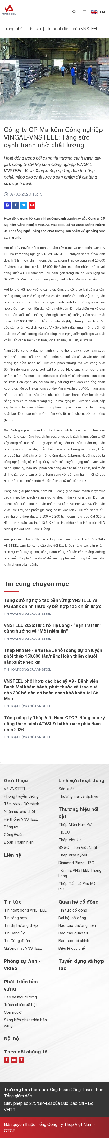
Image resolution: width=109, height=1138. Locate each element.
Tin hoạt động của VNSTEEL (72, 28)
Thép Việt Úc (69, 840)
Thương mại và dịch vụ (78, 796)
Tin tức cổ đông (72, 910)
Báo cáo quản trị (73, 933)
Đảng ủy (11, 827)
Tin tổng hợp (15, 918)
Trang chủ (13, 28)
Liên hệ (12, 855)
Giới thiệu (16, 780)
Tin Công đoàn (17, 941)
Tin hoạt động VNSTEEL (25, 910)
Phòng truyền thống (21, 796)
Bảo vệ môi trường (20, 997)
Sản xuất (66, 789)
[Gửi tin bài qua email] (32, 205)
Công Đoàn (14, 834)
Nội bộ (11, 1038)
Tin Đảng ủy (14, 933)
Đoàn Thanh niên (19, 842)
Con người (13, 1012)
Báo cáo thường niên (77, 925)
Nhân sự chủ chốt (19, 812)
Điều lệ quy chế (71, 948)
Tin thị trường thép (21, 925)
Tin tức (34, 28)
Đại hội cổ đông (72, 918)
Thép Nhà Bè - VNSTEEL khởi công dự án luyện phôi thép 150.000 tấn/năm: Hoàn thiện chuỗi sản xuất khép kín (53, 656)
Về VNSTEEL (15, 789)
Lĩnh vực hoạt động (81, 780)
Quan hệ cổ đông (78, 902)
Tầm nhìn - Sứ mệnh (21, 804)
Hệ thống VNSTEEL (21, 819)
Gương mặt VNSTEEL (23, 948)
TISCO (64, 832)
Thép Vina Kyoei (72, 855)
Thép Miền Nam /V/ (75, 824)
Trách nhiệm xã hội (20, 1005)
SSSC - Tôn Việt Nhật (77, 847)
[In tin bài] (7, 205)
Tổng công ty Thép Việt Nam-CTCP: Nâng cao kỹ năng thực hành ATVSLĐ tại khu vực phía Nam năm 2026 (54, 723)
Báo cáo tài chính (73, 941)
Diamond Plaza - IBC (76, 863)
